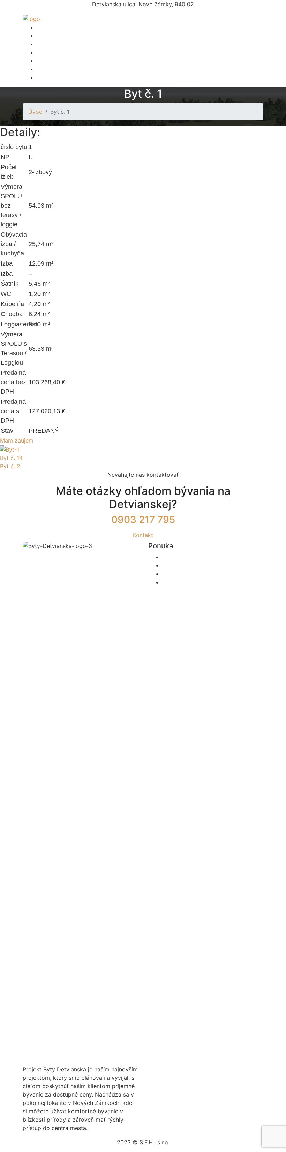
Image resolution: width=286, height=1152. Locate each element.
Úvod (256, 27)
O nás (255, 60)
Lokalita (252, 43)
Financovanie (246, 69)
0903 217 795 (143, 520)
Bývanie (253, 52)
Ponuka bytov (245, 35)
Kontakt (253, 77)
